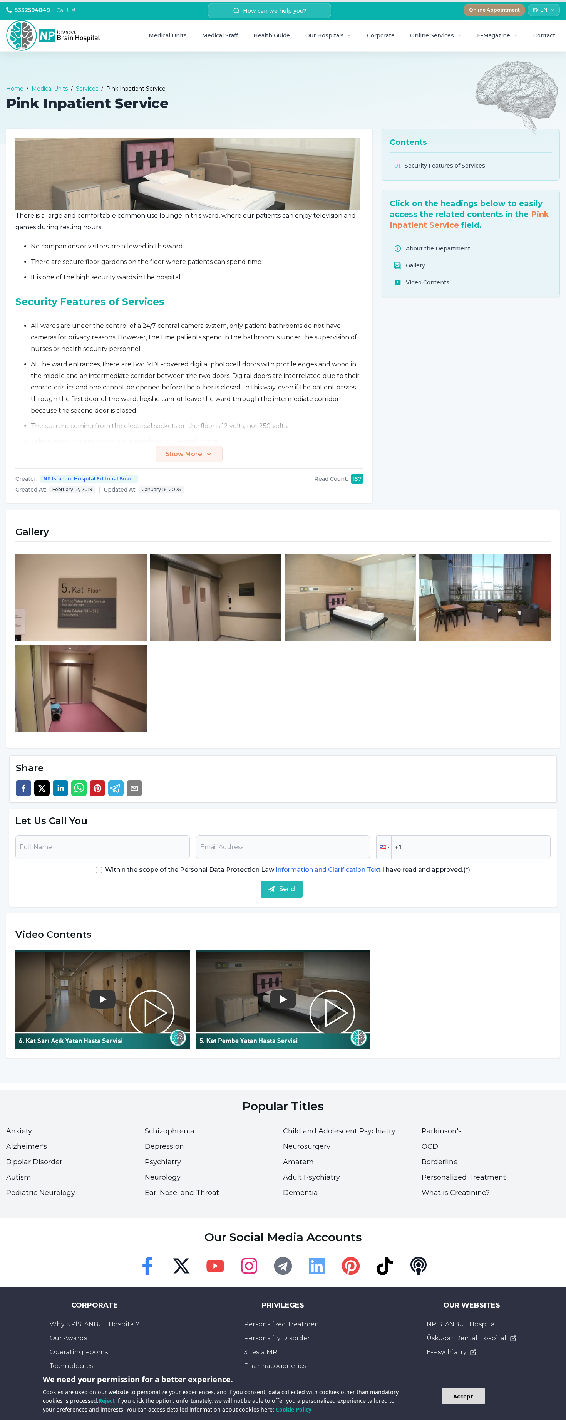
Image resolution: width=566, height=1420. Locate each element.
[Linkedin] (317, 1266)
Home (14, 88)
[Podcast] (418, 1266)
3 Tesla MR (260, 1352)
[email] (134, 788)
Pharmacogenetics (275, 1366)
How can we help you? (274, 10)
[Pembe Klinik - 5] (81, 688)
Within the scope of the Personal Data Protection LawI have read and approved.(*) (287, 869)
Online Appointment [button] (494, 10)
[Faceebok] (147, 1266)
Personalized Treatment (464, 1177)
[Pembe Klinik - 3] (350, 598)
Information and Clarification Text (328, 869)
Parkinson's (442, 1131)
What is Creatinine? (456, 1192)
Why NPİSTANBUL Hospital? (94, 1324)
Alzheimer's (26, 1146)
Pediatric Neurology (40, 1192)
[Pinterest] (351, 1266)
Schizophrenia (169, 1131)
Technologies (71, 1366)
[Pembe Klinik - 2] (216, 598)
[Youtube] (215, 1266)
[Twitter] (181, 1266)
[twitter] (42, 788)
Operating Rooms (79, 1352)
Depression (164, 1146)
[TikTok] (384, 1266)
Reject (107, 1400)
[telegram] (116, 788)
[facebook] (23, 788)
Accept (463, 1396)
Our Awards (68, 1338)
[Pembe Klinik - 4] (485, 598)
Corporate (381, 35)
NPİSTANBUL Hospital (462, 1324)
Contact (544, 35)
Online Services (432, 35)
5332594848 (45, 10)
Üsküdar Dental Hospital (466, 1338)
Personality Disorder (277, 1338)
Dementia (300, 1192)
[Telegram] (283, 1266)
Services (87, 88)
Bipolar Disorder (34, 1162)
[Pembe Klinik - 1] (81, 598)
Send (287, 889)
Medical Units (168, 35)
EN (544, 10)
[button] (384, 847)
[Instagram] (249, 1266)
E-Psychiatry (446, 1352)
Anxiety (19, 1131)
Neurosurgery (306, 1146)
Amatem (298, 1162)
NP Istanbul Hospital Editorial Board (89, 479)
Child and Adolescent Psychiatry (339, 1131)
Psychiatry (163, 1162)
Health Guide (271, 35)
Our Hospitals (324, 35)
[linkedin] (60, 788)
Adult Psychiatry (311, 1177)
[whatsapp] (79, 788)
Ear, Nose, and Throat (182, 1192)
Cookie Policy (293, 1409)
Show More (184, 454)
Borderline (440, 1162)
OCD (430, 1146)
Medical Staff (220, 35)
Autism (18, 1177)
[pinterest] (97, 788)
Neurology (163, 1177)
